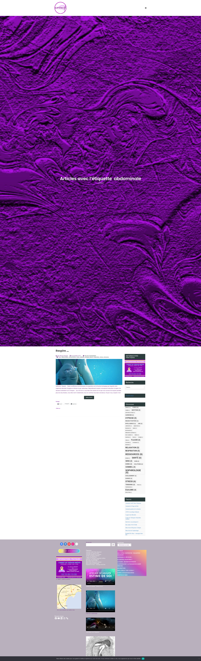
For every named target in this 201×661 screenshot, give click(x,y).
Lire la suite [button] (89, 397)
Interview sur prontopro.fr (131, 522)
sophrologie (133, 471)
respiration (96, 357)
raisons (127, 444)
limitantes (128, 425)
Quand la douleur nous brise (125, 572)
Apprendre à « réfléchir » (124, 557)
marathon (137, 425)
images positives (131, 421)
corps (78, 357)
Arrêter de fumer (122, 575)
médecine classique (130, 432)
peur (134, 437)
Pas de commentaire (90, 356)
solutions (138, 464)
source (128, 478)
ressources (134, 454)
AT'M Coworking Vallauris (132, 512)
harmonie (129, 415)
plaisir (91, 357)
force (135, 407)
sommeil (130, 467)
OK (143, 658)
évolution (128, 492)
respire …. (62, 351)
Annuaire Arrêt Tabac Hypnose (133, 503)
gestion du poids (130, 412)
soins (128, 464)
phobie (140, 437)
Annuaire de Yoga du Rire (131, 506)
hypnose (131, 418)
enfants (127, 407)
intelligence (130, 423)
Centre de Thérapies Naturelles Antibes (133, 518)
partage (127, 437)
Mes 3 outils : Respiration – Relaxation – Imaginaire (129, 554)
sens (128, 461)
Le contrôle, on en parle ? (124, 559)
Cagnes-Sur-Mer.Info (130, 514)
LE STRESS (120, 550)
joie (140, 423)
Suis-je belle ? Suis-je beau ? (125, 570)
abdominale (65, 357)
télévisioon (128, 487)
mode (135, 428)
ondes (137, 434)
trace (139, 484)
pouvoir (128, 442)
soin (136, 461)
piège (127, 440)
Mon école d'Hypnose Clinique (133, 527)
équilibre (130, 490)
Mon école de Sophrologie (132, 530)
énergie (87, 357)
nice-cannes (129, 434)
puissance (136, 442)
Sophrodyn (130, 396)
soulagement (130, 475)
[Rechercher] (113, 544)
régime (127, 458)
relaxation (132, 447)
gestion (136, 410)
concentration (72, 357)
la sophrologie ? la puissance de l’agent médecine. (129, 565)
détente (82, 357)
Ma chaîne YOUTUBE (131, 524)
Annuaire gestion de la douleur (133, 509)
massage (128, 428)
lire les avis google (69, 551)
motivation (128, 430)
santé (136, 458)
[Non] (199, 658)
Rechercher (89, 542)
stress (101, 357)
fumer (127, 410)
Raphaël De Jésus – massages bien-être (134, 534)
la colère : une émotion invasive (126, 561)
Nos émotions (121, 568)
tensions (106, 357)
